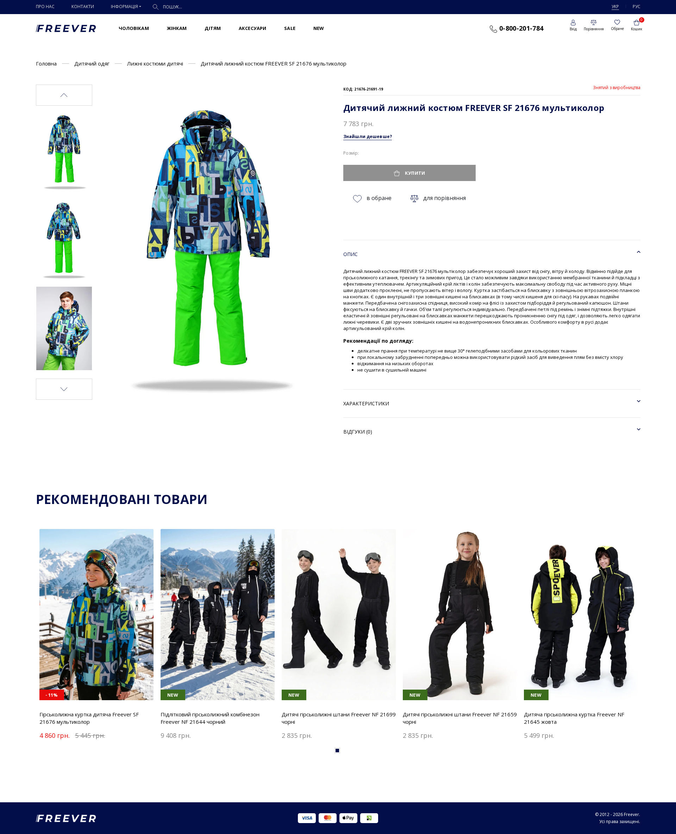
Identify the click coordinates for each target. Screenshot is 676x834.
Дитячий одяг (91, 63)
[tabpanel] (96, 635)
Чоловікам (134, 28)
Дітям (213, 28)
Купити (414, 173)
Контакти (82, 7)
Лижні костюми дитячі (155, 63)
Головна (46, 63)
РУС (636, 7)
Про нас (45, 7)
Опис (350, 254)
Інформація (124, 7)
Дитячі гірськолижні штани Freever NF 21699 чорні (339, 718)
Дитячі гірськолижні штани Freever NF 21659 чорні (460, 718)
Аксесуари (252, 28)
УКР (615, 7)
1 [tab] (337, 750)
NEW (318, 28)
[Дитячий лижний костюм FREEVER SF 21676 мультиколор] (64, 150)
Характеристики (366, 403)
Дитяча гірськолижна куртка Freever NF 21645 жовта (574, 718)
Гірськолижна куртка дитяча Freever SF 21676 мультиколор (89, 718)
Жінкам (177, 28)
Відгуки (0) (357, 431)
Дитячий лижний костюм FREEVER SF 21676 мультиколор (273, 63)
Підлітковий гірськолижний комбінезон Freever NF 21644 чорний (210, 718)
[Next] (64, 389)
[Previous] (64, 95)
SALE (289, 28)
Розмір (350, 153)
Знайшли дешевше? (367, 136)
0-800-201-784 (520, 28)
